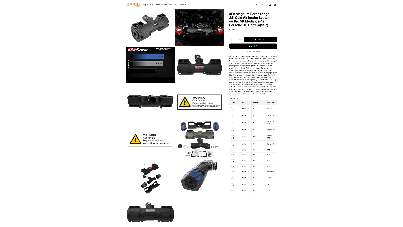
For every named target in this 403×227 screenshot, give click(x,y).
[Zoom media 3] (150, 65)
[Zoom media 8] (199, 139)
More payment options (253, 51)
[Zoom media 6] (199, 102)
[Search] (265, 4)
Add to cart (262, 39)
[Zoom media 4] (199, 65)
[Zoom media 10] (199, 176)
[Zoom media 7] (150, 139)
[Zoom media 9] (150, 176)
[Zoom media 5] (150, 102)
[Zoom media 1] (150, 27)
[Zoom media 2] (199, 27)
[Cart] (274, 4)
